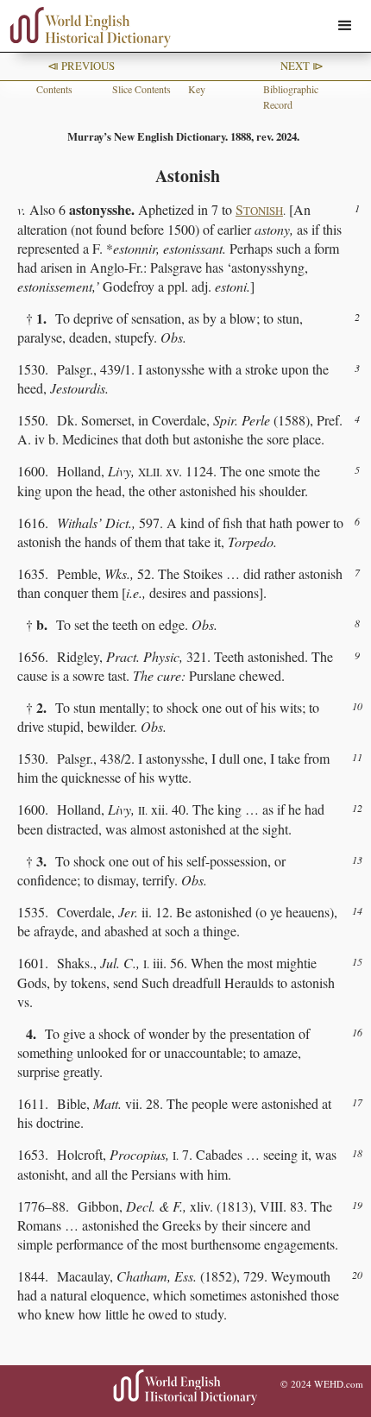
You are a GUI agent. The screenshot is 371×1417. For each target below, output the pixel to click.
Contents (54, 89)
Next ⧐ (302, 65)
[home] (86, 27)
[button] (345, 26)
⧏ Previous (81, 65)
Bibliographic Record (290, 96)
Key (196, 89)
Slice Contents (141, 89)
